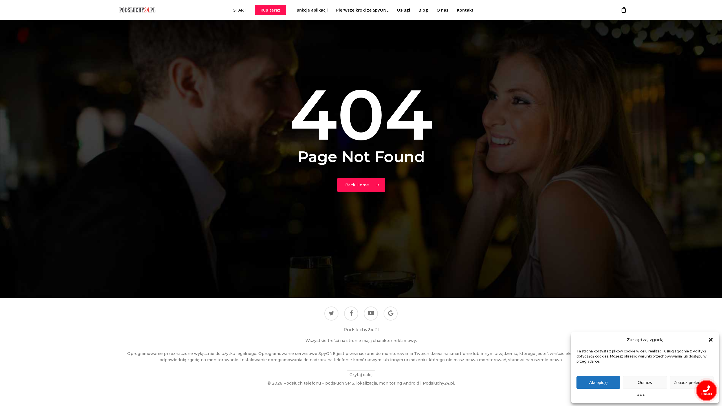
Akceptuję (598, 382)
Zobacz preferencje (691, 382)
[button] (711, 340)
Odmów (645, 382)
